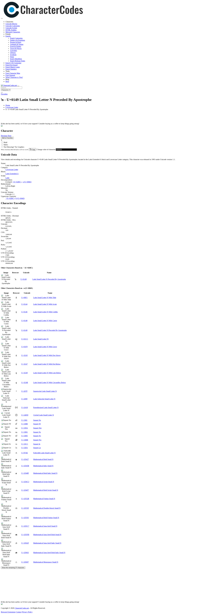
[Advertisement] (69, 117)
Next (9, 136)
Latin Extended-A (12, 174)
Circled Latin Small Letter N (43, 415)
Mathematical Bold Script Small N (45, 490)
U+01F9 (24, 347)
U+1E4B (24, 382)
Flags (12, 57)
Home (8, 105)
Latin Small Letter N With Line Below (47, 373)
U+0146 (24, 312)
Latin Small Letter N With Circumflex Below (49, 382)
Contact (19, 612)
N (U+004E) (20, 198)
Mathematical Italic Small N (43, 466)
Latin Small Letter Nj (41, 339)
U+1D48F (25, 473)
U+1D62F (25, 543)
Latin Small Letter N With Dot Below (46, 364)
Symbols (13, 55)
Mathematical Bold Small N (43, 459)
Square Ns (37, 432)
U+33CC (24, 444)
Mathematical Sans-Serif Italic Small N (47, 543)
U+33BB (24, 440)
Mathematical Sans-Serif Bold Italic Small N (49, 553)
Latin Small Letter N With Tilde (44, 298)
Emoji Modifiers (16, 59)
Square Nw (37, 440)
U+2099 (24, 399)
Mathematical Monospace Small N (45, 562)
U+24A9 (24, 407)
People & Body (15, 42)
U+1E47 (24, 364)
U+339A (24, 428)
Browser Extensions (8, 612)
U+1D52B (25, 499)
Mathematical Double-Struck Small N (46, 508)
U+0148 (24, 321)
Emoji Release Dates (17, 61)
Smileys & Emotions (17, 40)
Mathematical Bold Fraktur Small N (46, 518)
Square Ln (37, 448)
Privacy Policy (27, 612)
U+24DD (24, 415)
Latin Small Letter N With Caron (45, 321)
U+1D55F (25, 508)
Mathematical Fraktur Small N (44, 499)
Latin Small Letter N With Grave (45, 347)
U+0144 (24, 304)
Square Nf (37, 424)
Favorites (4, 94)
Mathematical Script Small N (43, 482)
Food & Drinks (15, 46)
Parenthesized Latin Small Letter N (46, 407)
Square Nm (37, 428)
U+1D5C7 (25, 526)
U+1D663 (25, 553)
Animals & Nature (16, 44)
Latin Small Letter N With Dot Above (46, 355)
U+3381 (24, 420)
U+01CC (24, 339)
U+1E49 (24, 373)
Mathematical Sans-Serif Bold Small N (47, 535)
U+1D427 (25, 459)
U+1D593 (25, 518)
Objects (13, 53)
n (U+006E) (27, 182)
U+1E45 (24, 355)
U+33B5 (24, 436)
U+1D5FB (25, 535)
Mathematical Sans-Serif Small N (45, 526)
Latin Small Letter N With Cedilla (45, 312)
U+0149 (24, 279)
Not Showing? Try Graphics (14, 147)
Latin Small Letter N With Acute (45, 304)
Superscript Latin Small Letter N (45, 391)
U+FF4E (24, 453)
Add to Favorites (7, 138)
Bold (5, 142)
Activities (13, 51)
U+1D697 (25, 562)
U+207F (24, 391)
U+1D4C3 (25, 482)
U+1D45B (25, 466)
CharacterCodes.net (22, 608)
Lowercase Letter (12, 107)
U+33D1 (24, 448)
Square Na (37, 420)
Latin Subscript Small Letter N (44, 399)
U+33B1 (24, 432)
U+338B (24, 424)
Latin (7, 178)
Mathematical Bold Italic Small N (45, 473)
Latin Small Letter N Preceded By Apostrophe (49, 279)
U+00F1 (24, 298)
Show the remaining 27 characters (13, 568)
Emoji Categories (16, 38)
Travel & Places (16, 48)
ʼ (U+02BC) (16, 182)
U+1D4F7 (25, 490)
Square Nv (37, 436)
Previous (4, 136)
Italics (6, 145)
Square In (36, 444)
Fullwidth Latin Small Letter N (44, 453)
